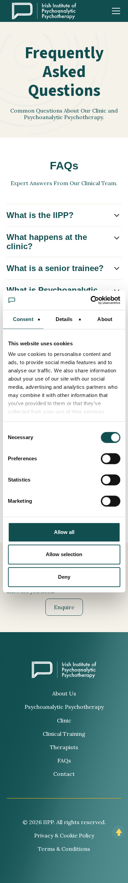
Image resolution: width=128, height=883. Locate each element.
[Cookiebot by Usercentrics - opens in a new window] (91, 300)
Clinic (64, 720)
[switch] (110, 458)
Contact (64, 773)
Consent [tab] (23, 319)
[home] (44, 11)
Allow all (64, 532)
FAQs (64, 760)
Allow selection (64, 554)
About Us (64, 693)
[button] (115, 11)
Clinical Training (64, 733)
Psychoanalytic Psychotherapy (64, 706)
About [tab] (104, 319)
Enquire (64, 607)
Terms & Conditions (64, 848)
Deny (64, 577)
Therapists (64, 747)
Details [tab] (64, 319)
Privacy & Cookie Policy (64, 835)
